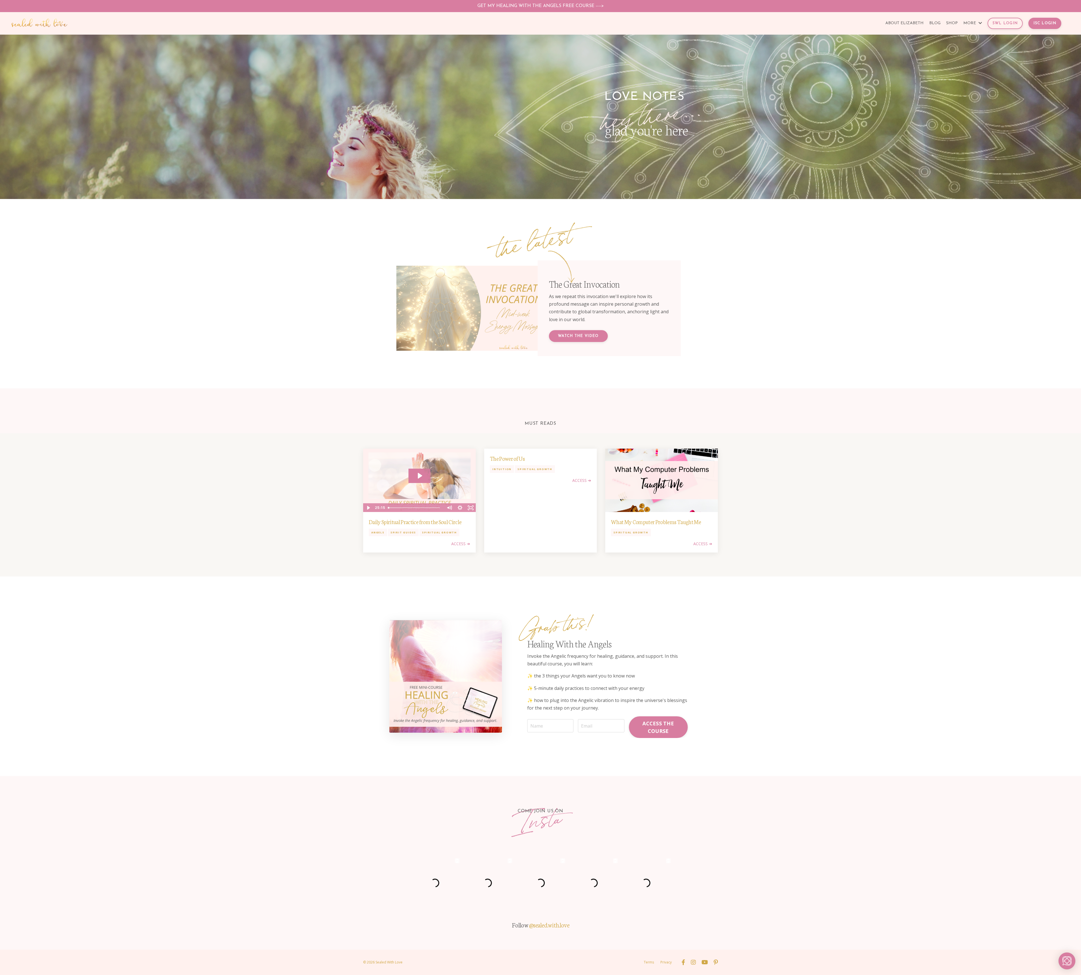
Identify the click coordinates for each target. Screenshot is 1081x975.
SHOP (952, 23)
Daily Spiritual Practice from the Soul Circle (415, 521)
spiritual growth (439, 532)
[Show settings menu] (460, 507)
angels (378, 532)
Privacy (666, 962)
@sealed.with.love (549, 924)
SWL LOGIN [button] (1005, 23)
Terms (649, 962)
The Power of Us (507, 458)
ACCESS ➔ (460, 543)
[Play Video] (368, 507)
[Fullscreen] (470, 507)
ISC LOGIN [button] (1044, 23)
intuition (502, 469)
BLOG (935, 23)
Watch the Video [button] (578, 336)
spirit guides (403, 532)
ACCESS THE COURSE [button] (658, 727)
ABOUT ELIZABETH (904, 23)
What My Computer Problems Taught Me (656, 521)
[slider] (414, 507)
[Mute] (449, 507)
